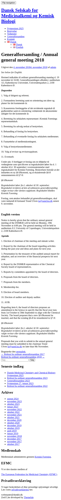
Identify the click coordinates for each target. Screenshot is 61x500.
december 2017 (14, 439)
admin (53, 67)
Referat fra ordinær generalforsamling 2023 (27, 378)
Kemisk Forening (43, 457)
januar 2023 (12, 406)
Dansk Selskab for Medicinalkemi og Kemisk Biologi (27, 15)
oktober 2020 (13, 423)
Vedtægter (12, 34)
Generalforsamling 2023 (18, 380)
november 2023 (14, 401)
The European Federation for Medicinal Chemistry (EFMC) (29, 474)
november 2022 (14, 409)
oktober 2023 (13, 404)
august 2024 (13, 398)
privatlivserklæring (20, 489)
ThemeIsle (29, 497)
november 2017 (14, 441)
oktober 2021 (13, 417)
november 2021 (14, 414)
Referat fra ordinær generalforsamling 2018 (23, 357)
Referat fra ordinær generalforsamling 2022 (27, 386)
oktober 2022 (13, 412)
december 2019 (14, 425)
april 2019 (12, 431)
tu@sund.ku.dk (45, 201)
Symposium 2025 (15, 28)
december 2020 (14, 420)
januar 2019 (12, 433)
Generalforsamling (15, 36)
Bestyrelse (12, 31)
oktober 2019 (13, 428)
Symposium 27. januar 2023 (20, 383)
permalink (20, 351)
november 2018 (14, 436)
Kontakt (11, 39)
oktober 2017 (13, 444)
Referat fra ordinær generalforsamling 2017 (23, 354)
